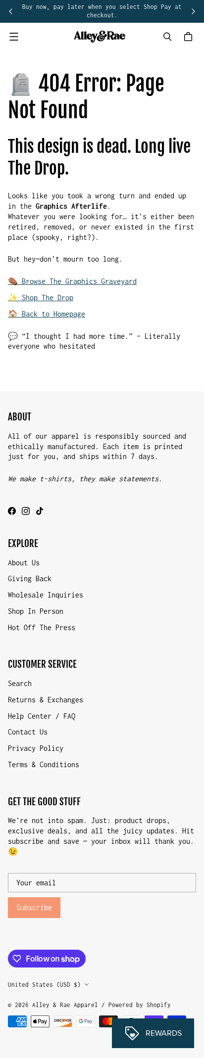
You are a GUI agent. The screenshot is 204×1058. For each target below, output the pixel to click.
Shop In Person (35, 611)
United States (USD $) (44, 984)
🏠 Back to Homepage (46, 314)
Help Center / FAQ (41, 716)
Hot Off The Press (41, 627)
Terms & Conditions (43, 764)
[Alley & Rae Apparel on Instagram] (26, 511)
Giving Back (29, 578)
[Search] (167, 36)
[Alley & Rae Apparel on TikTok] (40, 511)
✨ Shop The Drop (40, 297)
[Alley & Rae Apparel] (99, 37)
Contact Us (28, 732)
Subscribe (34, 907)
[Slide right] (193, 11)
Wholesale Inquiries (45, 595)
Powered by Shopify (139, 1005)
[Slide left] (11, 11)
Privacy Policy (35, 748)
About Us (24, 562)
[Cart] (189, 36)
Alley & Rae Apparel (65, 1005)
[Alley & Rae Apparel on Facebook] (12, 511)
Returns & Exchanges (45, 699)
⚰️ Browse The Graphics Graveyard (72, 281)
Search (20, 683)
